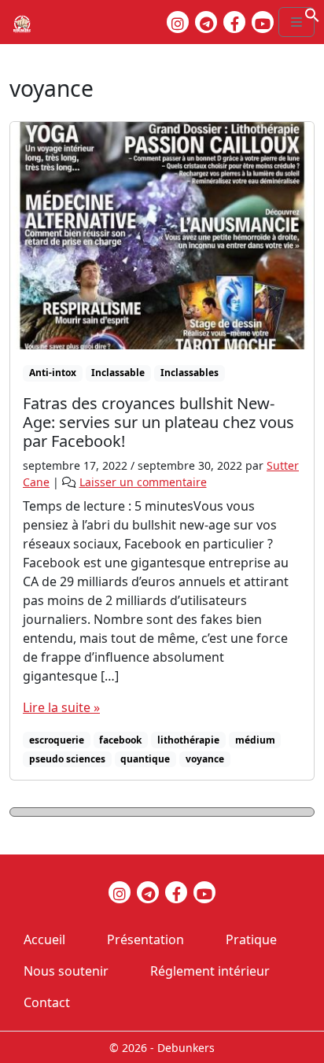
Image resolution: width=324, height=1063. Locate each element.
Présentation (145, 939)
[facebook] (234, 22)
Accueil (44, 939)
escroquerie (56, 740)
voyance (205, 759)
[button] (312, 13)
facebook (120, 740)
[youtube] (263, 22)
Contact (47, 1002)
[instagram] (178, 22)
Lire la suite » (61, 707)
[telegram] (206, 22)
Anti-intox (52, 372)
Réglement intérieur (210, 971)
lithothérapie (188, 740)
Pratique (251, 939)
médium (255, 740)
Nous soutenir (66, 971)
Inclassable (118, 372)
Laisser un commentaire (143, 481)
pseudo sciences (67, 759)
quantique (145, 759)
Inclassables (189, 372)
